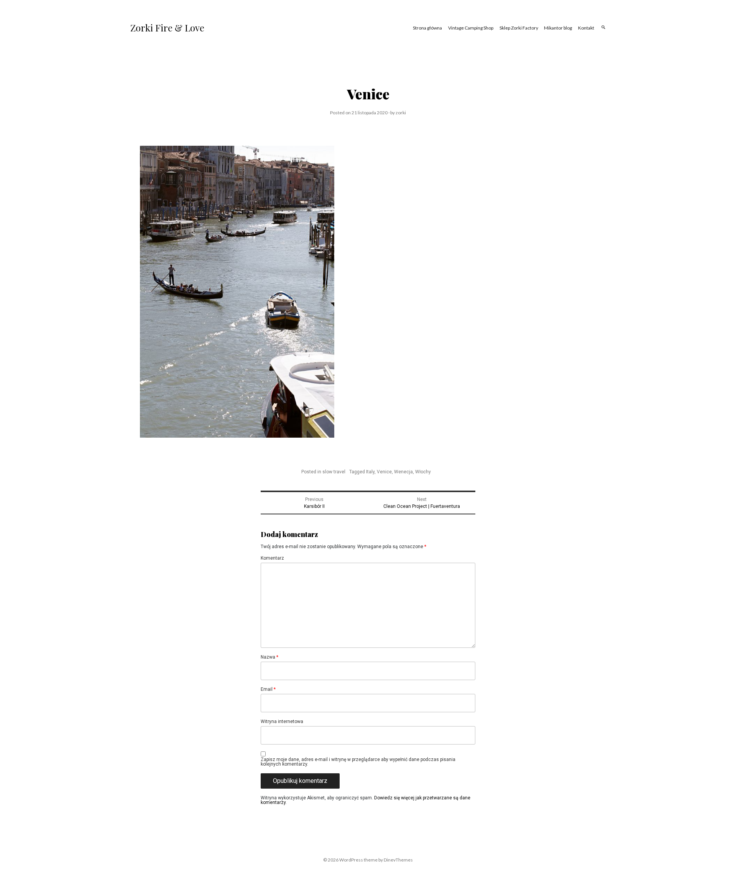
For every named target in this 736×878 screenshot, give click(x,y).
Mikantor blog (558, 28)
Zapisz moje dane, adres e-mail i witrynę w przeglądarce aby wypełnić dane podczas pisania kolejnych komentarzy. (358, 761)
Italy (370, 471)
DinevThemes (398, 860)
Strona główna (427, 28)
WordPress (351, 860)
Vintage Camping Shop (470, 28)
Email (268, 689)
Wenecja (403, 471)
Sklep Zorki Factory (518, 28)
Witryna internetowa (282, 721)
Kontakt (586, 28)
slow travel (333, 471)
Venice (384, 471)
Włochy (423, 471)
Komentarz (272, 558)
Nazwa (269, 657)
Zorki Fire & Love (167, 27)
